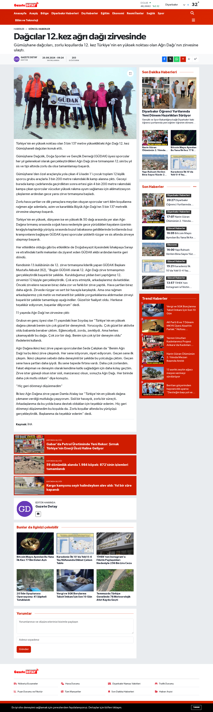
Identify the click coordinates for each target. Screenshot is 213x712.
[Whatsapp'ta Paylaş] (177, 59)
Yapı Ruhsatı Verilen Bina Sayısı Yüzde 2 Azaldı (181, 252)
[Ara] (193, 13)
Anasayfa (20, 13)
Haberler (19, 29)
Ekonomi (118, 13)
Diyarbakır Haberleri (65, 13)
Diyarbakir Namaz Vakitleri (126, 683)
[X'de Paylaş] (170, 59)
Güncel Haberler (39, 29)
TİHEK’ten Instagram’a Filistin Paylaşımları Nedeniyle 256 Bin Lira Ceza (114, 560)
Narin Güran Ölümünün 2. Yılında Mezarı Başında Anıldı (179, 219)
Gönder (24, 649)
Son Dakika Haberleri (122, 691)
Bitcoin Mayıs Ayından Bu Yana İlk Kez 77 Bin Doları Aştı (180, 236)
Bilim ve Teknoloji (26, 20)
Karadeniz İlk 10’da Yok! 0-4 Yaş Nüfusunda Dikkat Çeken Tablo (74, 560)
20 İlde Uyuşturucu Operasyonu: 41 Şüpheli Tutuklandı (31, 596)
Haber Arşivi (165, 691)
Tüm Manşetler (73, 691)
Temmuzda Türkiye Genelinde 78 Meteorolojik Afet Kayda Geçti (113, 596)
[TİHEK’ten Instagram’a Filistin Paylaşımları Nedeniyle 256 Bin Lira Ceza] (115, 543)
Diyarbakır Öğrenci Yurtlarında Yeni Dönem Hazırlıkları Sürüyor (180, 203)
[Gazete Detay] (25, 508)
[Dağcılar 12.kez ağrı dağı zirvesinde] (75, 103)
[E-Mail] (38, 514)
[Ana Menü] (193, 20)
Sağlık (151, 13)
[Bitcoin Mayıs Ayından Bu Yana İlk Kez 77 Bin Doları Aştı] (35, 543)
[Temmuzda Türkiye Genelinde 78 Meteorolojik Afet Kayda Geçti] (115, 580)
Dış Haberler (89, 13)
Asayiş (33, 13)
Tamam (196, 707)
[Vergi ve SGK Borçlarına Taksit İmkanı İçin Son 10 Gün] (75, 580)
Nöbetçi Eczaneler (28, 683)
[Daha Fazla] (183, 59)
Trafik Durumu (166, 683)
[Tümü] (194, 186)
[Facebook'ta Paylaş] (164, 59)
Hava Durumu (72, 683)
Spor (161, 13)
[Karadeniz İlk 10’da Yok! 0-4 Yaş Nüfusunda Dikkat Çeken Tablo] (75, 543)
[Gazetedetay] (26, 4)
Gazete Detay (46, 506)
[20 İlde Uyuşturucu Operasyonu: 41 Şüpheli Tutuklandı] (35, 580)
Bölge (45, 13)
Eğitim (105, 13)
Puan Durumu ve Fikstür (30, 691)
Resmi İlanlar (135, 13)
